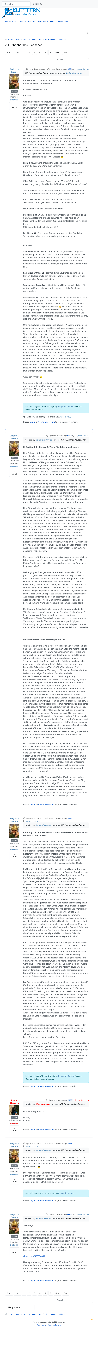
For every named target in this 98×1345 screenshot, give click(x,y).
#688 (69, 1214)
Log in (32, 422)
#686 (70, 1100)
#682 (69, 436)
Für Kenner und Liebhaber (37, 73)
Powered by (42, 1325)
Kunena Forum (54, 1325)
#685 (70, 818)
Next (57, 52)
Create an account (46, 422)
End (66, 52)
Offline (14, 91)
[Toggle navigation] (9, 33)
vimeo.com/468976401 (34, 1256)
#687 (70, 1143)
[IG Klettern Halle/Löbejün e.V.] (21, 12)
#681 (70, 69)
